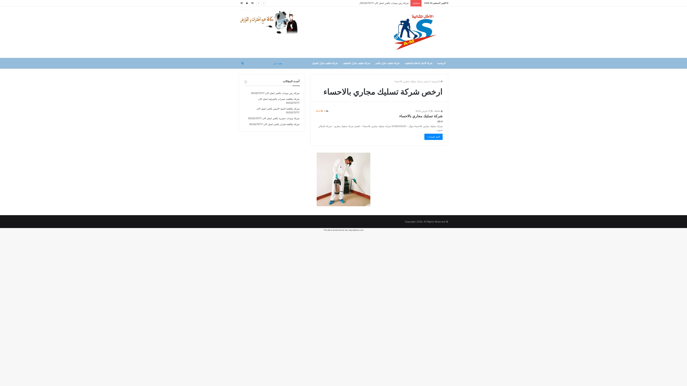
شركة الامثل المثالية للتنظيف (418, 63)
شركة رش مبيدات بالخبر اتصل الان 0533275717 (384, 3)
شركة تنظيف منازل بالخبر (387, 63)
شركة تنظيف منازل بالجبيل (325, 63)
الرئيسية (441, 63)
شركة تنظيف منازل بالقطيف (356, 63)
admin (437, 111)
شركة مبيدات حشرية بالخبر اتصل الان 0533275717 (273, 118)
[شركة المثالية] (415, 32)
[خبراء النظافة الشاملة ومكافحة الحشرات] (271, 22)
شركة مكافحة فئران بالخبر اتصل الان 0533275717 (274, 124)
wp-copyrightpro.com (354, 230)
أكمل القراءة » (433, 136)
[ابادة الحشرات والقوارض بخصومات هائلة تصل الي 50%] (343, 179)
